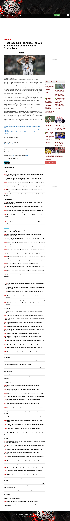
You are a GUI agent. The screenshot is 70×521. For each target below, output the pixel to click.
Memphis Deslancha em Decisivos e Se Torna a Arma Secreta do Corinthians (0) (24, 219)
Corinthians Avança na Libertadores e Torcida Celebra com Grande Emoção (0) (24, 483)
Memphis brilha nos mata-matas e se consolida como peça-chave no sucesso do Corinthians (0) (24, 382)
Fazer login (57, 15)
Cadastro (14, 15)
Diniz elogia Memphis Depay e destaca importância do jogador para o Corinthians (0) (21, 453)
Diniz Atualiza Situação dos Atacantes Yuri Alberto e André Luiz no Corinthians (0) (24, 461)
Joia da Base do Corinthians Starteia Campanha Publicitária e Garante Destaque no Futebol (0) (24, 319)
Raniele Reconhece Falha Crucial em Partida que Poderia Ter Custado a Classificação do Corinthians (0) (22, 390)
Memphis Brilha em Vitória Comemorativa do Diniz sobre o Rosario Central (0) (23, 449)
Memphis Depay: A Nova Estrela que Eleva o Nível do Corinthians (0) (21, 333)
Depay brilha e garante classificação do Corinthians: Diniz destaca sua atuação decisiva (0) (24, 457)
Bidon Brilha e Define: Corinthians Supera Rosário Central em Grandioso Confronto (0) (22, 493)
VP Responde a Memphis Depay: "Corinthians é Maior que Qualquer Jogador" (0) (24, 186)
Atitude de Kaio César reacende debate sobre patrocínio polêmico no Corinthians (49, 142)
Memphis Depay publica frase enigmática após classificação (59, 155)
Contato (24, 15)
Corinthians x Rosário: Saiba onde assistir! (49, 91)
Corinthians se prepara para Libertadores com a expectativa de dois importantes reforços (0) (24, 275)
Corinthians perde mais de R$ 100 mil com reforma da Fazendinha (59, 106)
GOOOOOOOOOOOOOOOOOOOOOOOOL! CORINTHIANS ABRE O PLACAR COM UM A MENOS (59, 93)
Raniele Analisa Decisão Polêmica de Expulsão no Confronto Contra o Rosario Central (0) (24, 284)
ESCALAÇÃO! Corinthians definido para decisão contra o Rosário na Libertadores (50, 156)
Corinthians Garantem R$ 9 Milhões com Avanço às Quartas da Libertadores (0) (24, 490)
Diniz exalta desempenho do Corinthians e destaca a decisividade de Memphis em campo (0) (24, 356)
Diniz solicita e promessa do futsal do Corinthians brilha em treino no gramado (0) (24, 279)
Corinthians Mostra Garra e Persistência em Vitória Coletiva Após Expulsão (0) (23, 467)
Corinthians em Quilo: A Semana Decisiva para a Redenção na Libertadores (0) (24, 396)
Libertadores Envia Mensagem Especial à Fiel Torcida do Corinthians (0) (22, 367)
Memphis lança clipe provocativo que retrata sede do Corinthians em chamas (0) (24, 246)
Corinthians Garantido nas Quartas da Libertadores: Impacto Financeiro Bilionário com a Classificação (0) (22, 498)
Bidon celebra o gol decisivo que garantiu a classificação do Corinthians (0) (23, 393)
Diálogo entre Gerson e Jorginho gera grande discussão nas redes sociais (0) (23, 374)
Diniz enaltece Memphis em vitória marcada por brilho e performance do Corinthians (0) (22, 479)
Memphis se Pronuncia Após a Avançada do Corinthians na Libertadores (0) (23, 260)
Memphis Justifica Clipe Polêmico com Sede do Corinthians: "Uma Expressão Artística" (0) (23, 194)
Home (4, 15)
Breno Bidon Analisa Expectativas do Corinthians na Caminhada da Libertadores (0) (24, 433)
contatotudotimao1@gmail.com (50, 514)
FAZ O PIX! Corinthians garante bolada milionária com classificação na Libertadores (59, 142)
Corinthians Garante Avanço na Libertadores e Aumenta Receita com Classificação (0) (21, 370)
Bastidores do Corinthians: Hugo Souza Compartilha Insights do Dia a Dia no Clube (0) (23, 312)
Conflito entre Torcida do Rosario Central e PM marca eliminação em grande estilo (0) (23, 471)
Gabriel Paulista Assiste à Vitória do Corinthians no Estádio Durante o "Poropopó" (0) (22, 429)
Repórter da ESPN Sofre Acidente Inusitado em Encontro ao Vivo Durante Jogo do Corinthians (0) (24, 341)
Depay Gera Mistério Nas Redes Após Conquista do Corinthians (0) (21, 344)
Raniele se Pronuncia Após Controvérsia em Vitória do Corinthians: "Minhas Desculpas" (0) (23, 377)
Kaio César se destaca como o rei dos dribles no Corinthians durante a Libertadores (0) (22, 303)
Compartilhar (14, 52)
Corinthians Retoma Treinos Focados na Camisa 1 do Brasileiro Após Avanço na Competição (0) (24, 250)
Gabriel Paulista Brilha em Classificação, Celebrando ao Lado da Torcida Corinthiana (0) (22, 437)
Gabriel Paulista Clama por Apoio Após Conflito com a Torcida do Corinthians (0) (24, 300)
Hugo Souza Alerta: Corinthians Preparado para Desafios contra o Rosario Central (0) (23, 323)
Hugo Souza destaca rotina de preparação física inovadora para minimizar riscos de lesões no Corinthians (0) (24, 408)
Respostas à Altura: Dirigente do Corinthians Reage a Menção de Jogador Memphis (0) (22, 190)
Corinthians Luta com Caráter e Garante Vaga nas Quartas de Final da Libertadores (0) (22, 352)
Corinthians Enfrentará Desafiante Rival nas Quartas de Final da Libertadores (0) (24, 464)
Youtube (20, 15)
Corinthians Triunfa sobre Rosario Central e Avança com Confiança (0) (22, 501)
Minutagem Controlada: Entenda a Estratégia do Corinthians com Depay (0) (23, 326)
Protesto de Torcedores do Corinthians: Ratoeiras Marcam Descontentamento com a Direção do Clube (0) (23, 175)
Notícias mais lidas (8, 145)
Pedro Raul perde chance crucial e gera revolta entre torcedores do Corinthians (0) (24, 267)
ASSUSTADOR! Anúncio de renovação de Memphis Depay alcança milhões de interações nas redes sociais (49, 110)
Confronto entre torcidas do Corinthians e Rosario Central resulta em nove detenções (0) (23, 421)
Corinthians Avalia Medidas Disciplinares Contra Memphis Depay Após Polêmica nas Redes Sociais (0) (24, 166)
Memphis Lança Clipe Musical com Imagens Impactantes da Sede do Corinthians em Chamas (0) (24, 243)
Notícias (9, 15)
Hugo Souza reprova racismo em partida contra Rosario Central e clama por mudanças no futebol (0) (23, 348)
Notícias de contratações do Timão (12, 143)
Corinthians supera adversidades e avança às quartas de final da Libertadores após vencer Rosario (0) (24, 486)
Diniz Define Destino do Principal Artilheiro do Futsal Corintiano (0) (21, 263)
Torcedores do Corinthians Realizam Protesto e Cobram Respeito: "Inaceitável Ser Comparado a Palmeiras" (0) (24, 183)
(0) (23, 179)
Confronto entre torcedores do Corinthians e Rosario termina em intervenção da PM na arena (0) (24, 425)
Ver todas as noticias (50, 162)
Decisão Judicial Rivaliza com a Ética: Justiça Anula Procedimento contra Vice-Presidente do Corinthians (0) (24, 239)
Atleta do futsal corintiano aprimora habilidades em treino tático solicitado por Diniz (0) (24, 222)
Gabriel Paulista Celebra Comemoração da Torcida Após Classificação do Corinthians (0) (22, 475)
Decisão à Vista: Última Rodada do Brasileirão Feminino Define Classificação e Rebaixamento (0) (24, 330)
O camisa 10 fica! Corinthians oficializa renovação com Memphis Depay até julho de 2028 (60, 127)
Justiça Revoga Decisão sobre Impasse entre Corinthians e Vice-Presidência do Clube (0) (24, 271)
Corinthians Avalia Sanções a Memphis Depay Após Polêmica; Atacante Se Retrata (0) (23, 171)
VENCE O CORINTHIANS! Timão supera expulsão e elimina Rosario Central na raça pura (49, 126)
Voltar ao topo (35, 518)
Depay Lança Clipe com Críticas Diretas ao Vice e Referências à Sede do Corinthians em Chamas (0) (22, 235)
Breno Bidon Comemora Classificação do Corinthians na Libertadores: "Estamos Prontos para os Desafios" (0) (24, 442)
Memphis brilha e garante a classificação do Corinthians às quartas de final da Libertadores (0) (24, 505)
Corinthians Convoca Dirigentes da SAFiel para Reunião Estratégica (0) (22, 253)
